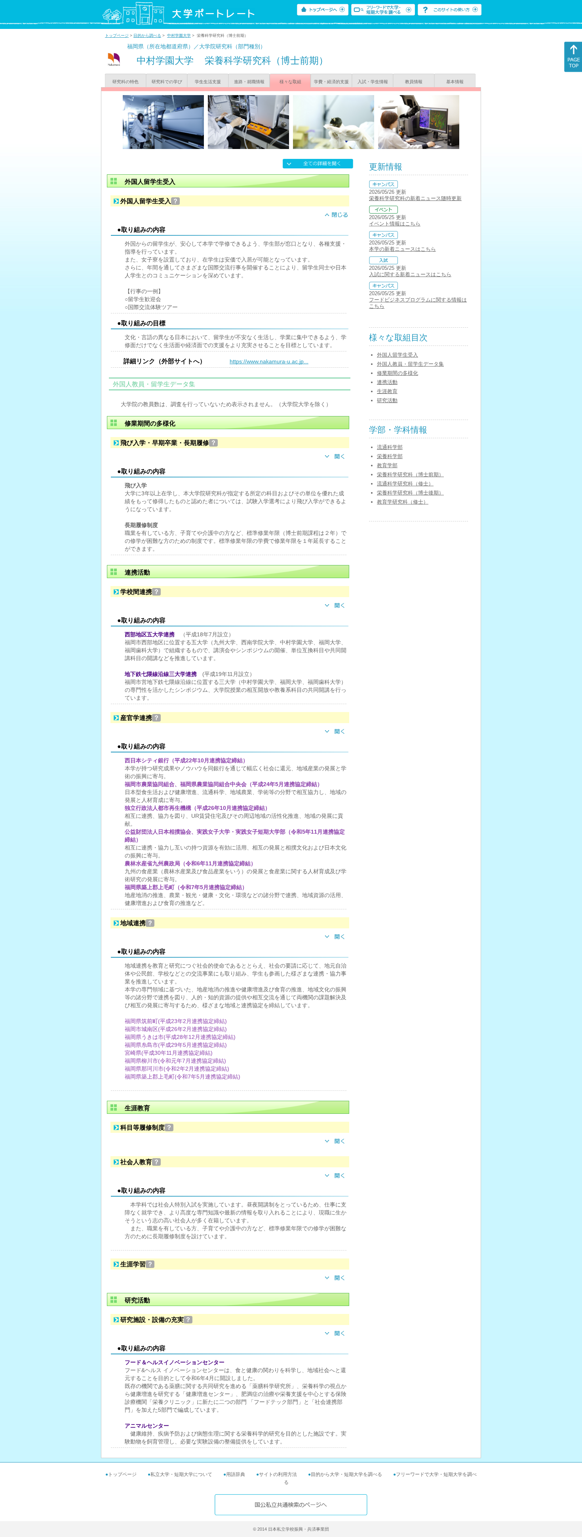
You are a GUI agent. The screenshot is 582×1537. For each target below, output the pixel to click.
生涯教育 (387, 391)
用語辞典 (235, 1474)
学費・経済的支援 (331, 81)
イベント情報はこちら (394, 224)
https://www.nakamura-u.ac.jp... (269, 361)
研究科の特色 (125, 81)
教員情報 (413, 81)
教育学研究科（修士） (402, 502)
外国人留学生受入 (397, 355)
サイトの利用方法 (278, 1474)
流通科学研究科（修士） (405, 484)
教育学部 (387, 465)
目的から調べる (147, 35)
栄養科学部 (390, 456)
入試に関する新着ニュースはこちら (410, 274)
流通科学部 (390, 447)
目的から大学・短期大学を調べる (346, 1474)
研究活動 (387, 400)
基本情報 (455, 81)
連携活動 (387, 382)
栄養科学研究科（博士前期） (410, 474)
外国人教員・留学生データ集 (410, 364)
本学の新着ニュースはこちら (402, 249)
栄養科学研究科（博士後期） (410, 493)
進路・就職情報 (249, 81)
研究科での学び (167, 81)
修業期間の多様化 (397, 373)
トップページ (117, 35)
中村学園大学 (179, 35)
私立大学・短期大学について (181, 1474)
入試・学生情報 (373, 81)
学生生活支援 (208, 81)
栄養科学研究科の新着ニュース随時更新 (415, 198)
